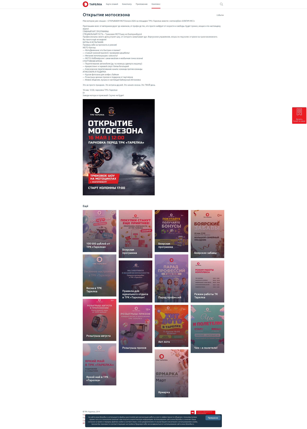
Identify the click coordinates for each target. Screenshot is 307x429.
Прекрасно (213, 418)
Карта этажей (112, 4)
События (220, 15)
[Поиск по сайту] (221, 4)
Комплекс (156, 4)
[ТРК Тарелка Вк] (193, 412)
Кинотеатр (127, 4)
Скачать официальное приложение (204, 412)
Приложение (142, 4)
